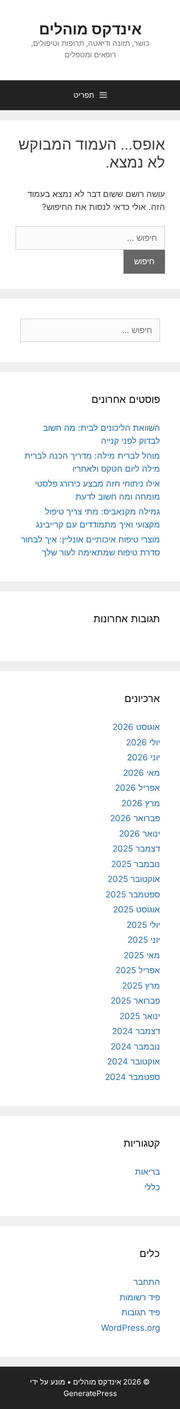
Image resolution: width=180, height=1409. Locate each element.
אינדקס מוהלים (90, 29)
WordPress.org (130, 1328)
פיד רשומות (140, 1297)
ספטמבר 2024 (132, 1077)
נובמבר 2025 (135, 864)
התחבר (147, 1282)
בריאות (147, 1172)
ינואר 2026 (139, 834)
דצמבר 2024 (136, 1031)
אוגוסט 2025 (136, 909)
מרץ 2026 (141, 803)
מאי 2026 (141, 773)
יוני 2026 (143, 757)
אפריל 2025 (138, 970)
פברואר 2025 (135, 1001)
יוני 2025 (144, 940)
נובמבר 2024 (135, 1047)
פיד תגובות (141, 1312)
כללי (152, 1187)
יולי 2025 (143, 925)
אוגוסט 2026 (136, 727)
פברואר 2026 (135, 818)
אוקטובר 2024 (133, 1061)
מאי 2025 (142, 955)
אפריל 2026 (137, 788)
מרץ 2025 (141, 986)
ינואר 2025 (140, 1016)
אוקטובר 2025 (134, 879)
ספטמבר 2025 (133, 894)
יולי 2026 (143, 742)
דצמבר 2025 (136, 849)
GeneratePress (90, 1393)
